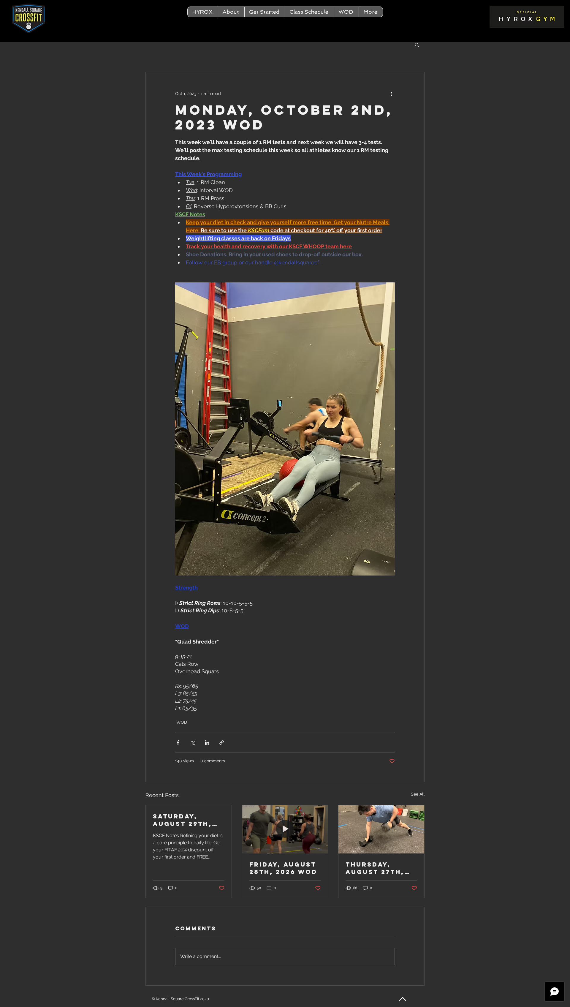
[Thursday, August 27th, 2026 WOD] (381, 829)
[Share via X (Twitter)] (192, 742)
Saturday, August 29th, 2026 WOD (182, 819)
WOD (181, 722)
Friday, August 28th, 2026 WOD (283, 868)
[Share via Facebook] (178, 742)
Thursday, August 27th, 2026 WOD (375, 868)
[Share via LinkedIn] (207, 742)
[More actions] (391, 93)
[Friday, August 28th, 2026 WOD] (285, 829)
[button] (231, 12)
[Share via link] (221, 742)
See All (418, 794)
